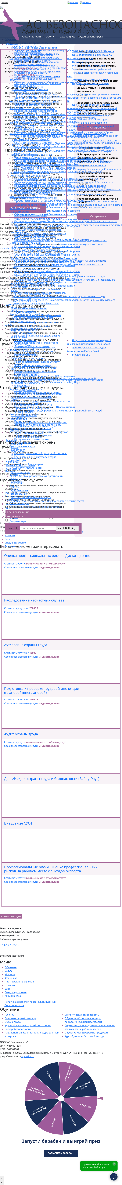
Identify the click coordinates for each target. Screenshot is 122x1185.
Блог (7, 988)
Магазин (10, 974)
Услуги (8, 971)
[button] (7, 520)
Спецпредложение (15, 992)
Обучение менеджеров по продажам (86, 1032)
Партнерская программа (19, 981)
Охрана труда (13, 1022)
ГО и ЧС (9, 1014)
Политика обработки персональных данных (30, 1001)
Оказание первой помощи (20, 1018)
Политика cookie (14, 1005)
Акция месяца (13, 995)
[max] (85, 3)
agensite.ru (27, 1056)
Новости (10, 985)
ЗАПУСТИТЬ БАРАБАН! (61, 1153)
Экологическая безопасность (82, 1014)
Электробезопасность (18, 1029)
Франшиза (11, 978)
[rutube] (73, 3)
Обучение (11, 967)
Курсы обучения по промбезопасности (28, 1025)
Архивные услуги (11, 916)
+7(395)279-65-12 (9, 945)
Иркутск (4, 2)
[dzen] (79, 3)
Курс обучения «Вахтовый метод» (84, 1036)
